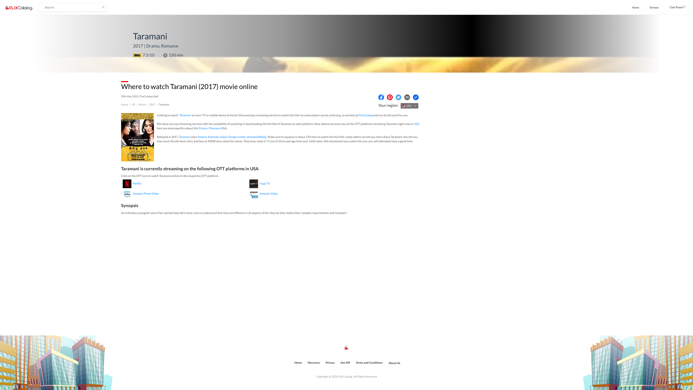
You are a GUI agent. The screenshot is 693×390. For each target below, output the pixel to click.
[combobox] (409, 106)
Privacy (330, 362)
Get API (345, 362)
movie (142, 104)
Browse (654, 7)
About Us (394, 363)
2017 (152, 104)
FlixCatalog (366, 115)
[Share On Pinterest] (390, 97)
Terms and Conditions (369, 362)
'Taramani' (185, 115)
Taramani (184, 136)
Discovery (314, 362)
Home (635, 7)
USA (416, 123)
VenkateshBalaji (257, 136)
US (133, 104)
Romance (215, 128)
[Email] (407, 97)
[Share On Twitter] (398, 97)
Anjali (223, 136)
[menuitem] (635, 7)
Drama (203, 128)
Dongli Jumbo (236, 136)
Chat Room (676, 7)
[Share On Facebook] (381, 97)
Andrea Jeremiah (208, 136)
